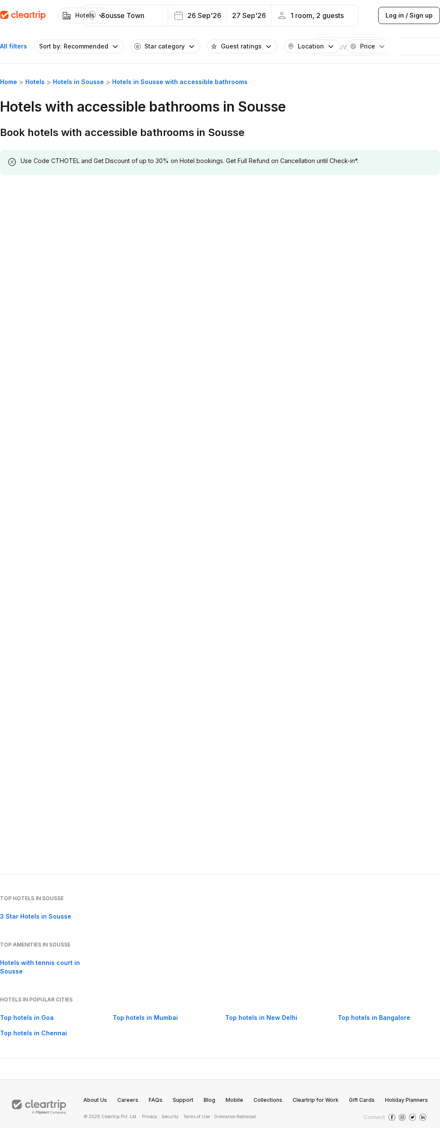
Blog (209, 1100)
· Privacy (148, 1116)
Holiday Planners (406, 1100)
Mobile (234, 1100)
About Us (95, 1100)
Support (183, 1100)
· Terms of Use (195, 1116)
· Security (169, 1116)
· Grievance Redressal (233, 1116)
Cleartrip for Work (316, 1100)
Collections (268, 1100)
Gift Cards (362, 1100)
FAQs (155, 1100)
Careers (127, 1100)
